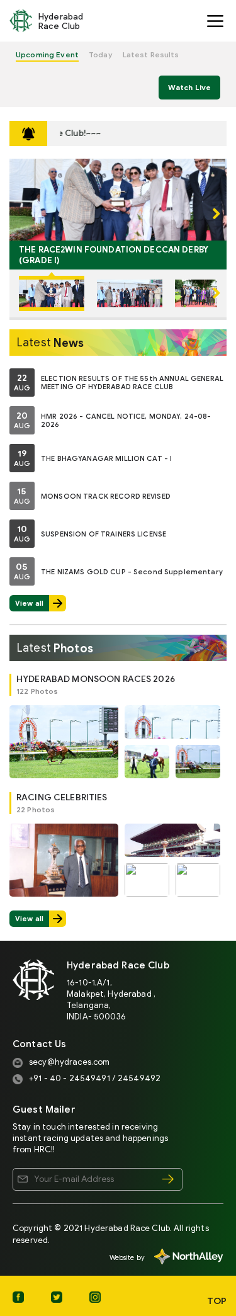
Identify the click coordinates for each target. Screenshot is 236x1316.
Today (101, 54)
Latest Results (151, 54)
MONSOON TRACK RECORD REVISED (106, 495)
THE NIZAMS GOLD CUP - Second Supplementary (132, 571)
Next (210, 214)
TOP (217, 1301)
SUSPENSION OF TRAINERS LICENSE (103, 533)
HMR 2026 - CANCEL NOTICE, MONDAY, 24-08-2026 (126, 420)
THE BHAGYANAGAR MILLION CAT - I (106, 457)
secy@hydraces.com (69, 1062)
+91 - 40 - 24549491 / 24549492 (94, 1078)
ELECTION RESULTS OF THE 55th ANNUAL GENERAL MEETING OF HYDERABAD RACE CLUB (132, 383)
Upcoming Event (47, 54)
